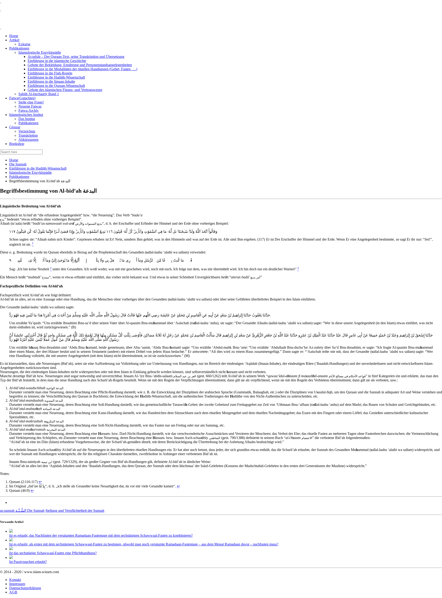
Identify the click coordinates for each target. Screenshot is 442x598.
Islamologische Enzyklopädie (30, 172)
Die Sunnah (17, 164)
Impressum (17, 584)
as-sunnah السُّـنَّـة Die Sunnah (22, 511)
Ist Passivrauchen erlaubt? (28, 562)
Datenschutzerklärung (25, 588)
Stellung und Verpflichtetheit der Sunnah (74, 511)
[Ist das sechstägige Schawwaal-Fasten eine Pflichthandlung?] (11, 549)
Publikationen (19, 177)
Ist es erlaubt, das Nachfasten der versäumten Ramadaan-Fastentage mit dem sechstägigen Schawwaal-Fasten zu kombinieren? (101, 535)
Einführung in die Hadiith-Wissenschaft (38, 168)
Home (13, 160)
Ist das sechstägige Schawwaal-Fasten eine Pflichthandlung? (53, 553)
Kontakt (15, 580)
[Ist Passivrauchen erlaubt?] (11, 558)
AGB (13, 592)
